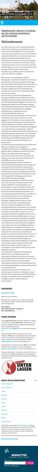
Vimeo (3, 402)
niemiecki (8, 466)
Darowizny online (7, 293)
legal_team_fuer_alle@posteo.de (11, 328)
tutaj (2, 330)
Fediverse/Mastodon (7, 384)
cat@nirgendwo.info (7, 341)
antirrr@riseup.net (13, 349)
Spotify (3, 418)
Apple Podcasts (5, 421)
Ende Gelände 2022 (8, 8)
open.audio (4, 414)
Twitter (3, 391)
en (33, 2)
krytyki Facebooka (22, 425)
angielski (16, 466)
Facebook (4, 399)
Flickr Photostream (6, 387)
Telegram (4, 410)
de (29, 2)
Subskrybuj (30, 463)
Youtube (3, 406)
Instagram (4, 395)
